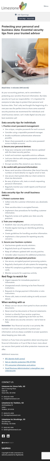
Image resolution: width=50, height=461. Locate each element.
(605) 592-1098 (8, 427)
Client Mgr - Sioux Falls (26, 18)
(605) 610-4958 (9, 397)
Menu (46, 6)
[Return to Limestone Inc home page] (14, 6)
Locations (6, 448)
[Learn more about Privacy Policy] (8, 442)
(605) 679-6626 (9, 413)
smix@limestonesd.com (12, 399)
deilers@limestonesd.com (12, 430)
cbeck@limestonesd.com (12, 415)
